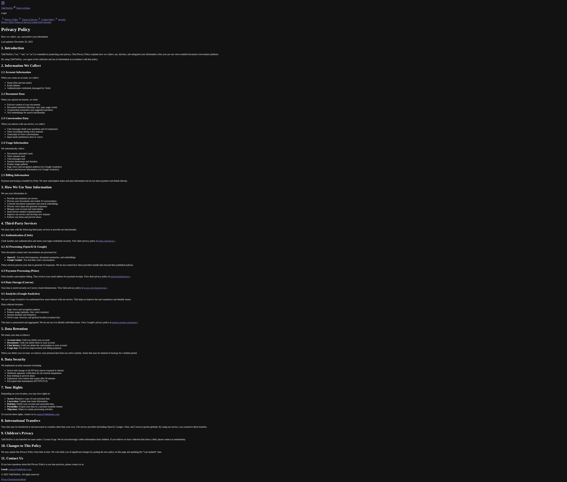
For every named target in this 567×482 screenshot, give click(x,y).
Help (23, 479)
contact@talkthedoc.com (47, 414)
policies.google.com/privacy (125, 322)
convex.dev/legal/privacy (95, 288)
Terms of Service (30, 19)
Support (17, 479)
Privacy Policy (11, 19)
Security (62, 19)
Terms (11, 479)
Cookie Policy (47, 19)
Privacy (4, 479)
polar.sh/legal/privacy (120, 276)
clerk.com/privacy (106, 241)
